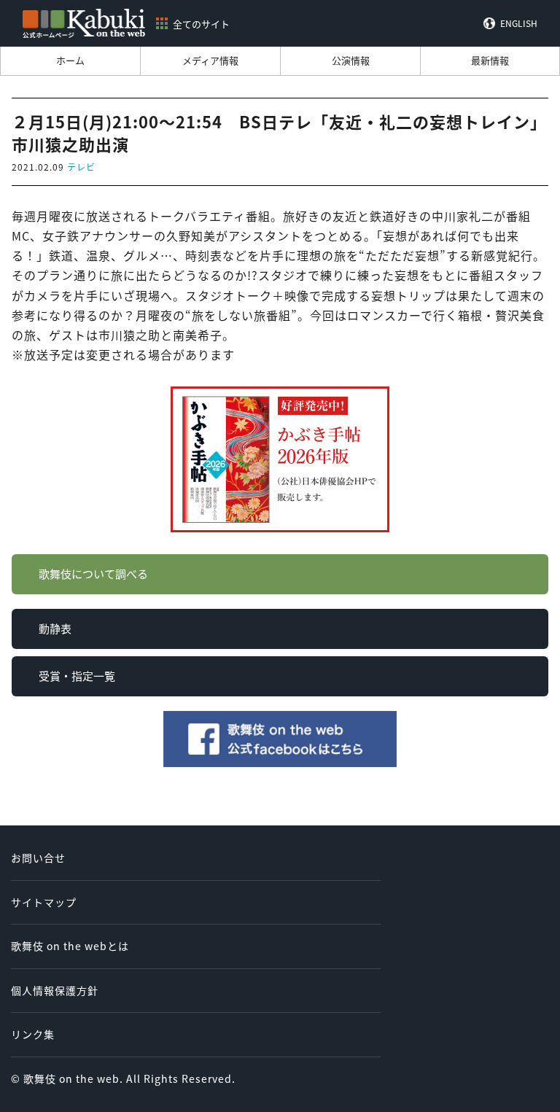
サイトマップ (44, 902)
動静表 (55, 628)
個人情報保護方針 (54, 990)
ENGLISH (518, 23)
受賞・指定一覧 (77, 675)
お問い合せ (38, 857)
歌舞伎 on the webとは (70, 945)
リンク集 (33, 1034)
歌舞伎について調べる (93, 573)
